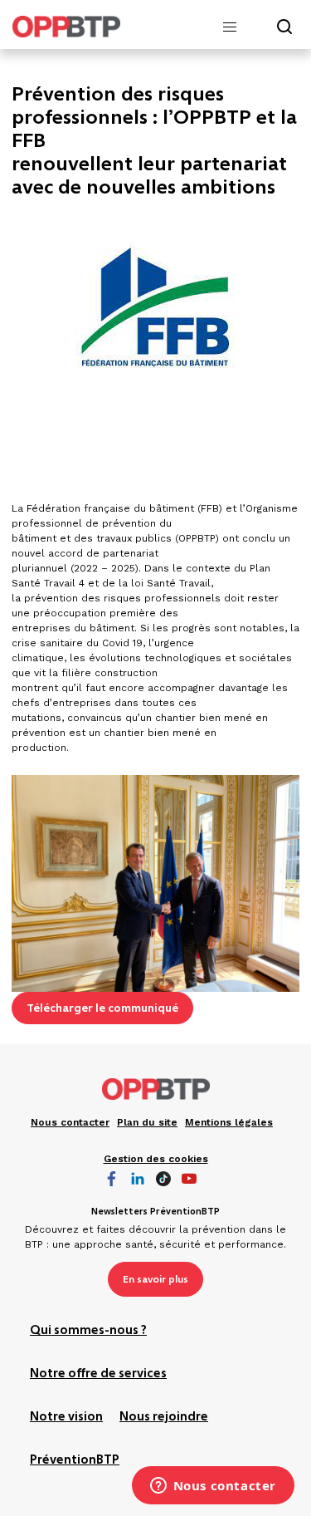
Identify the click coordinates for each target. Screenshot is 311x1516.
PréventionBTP (74, 1460)
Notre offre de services (98, 1374)
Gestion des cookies (156, 1159)
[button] (229, 27)
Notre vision (66, 1417)
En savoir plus (155, 1279)
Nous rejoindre (163, 1417)
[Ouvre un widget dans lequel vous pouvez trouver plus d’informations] (212, 1487)
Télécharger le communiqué (102, 1007)
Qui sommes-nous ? (88, 1330)
